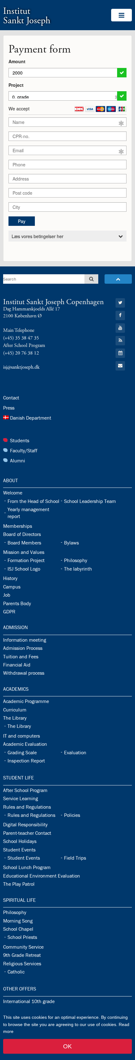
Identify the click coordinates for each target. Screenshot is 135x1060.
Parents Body (17, 603)
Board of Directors (22, 534)
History (10, 578)
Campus (11, 586)
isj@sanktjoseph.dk (21, 367)
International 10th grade (29, 1001)
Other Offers (19, 988)
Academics (16, 689)
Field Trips (75, 858)
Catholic (16, 971)
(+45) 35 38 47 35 (21, 338)
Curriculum (14, 709)
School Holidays (19, 841)
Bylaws (71, 542)
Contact (11, 397)
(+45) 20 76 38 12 (21, 353)
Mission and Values (23, 552)
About (10, 480)
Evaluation (75, 752)
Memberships (17, 526)
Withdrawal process (23, 673)
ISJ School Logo (24, 569)
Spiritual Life (19, 900)
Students (19, 440)
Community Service (23, 947)
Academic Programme (26, 701)
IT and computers (21, 736)
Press (8, 407)
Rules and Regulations (27, 807)
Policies (72, 815)
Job (6, 595)
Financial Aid (16, 664)
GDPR (9, 611)
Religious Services (22, 963)
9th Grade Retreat (22, 955)
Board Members (24, 542)
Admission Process (22, 648)
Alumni (17, 460)
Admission (15, 627)
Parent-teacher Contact (27, 833)
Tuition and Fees (20, 656)
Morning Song (18, 921)
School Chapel (18, 929)
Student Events (19, 849)
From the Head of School (33, 501)
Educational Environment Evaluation (41, 876)
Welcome (12, 492)
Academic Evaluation (25, 744)
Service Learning (20, 798)
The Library (15, 718)
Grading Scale (22, 752)
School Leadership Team (90, 501)
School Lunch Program (27, 867)
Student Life (18, 777)
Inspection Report (26, 760)
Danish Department (30, 418)
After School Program (25, 790)
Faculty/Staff (23, 450)
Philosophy (75, 560)
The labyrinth (78, 569)
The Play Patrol (19, 884)
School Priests (22, 937)
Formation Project (26, 560)
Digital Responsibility (25, 824)
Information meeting (24, 640)
